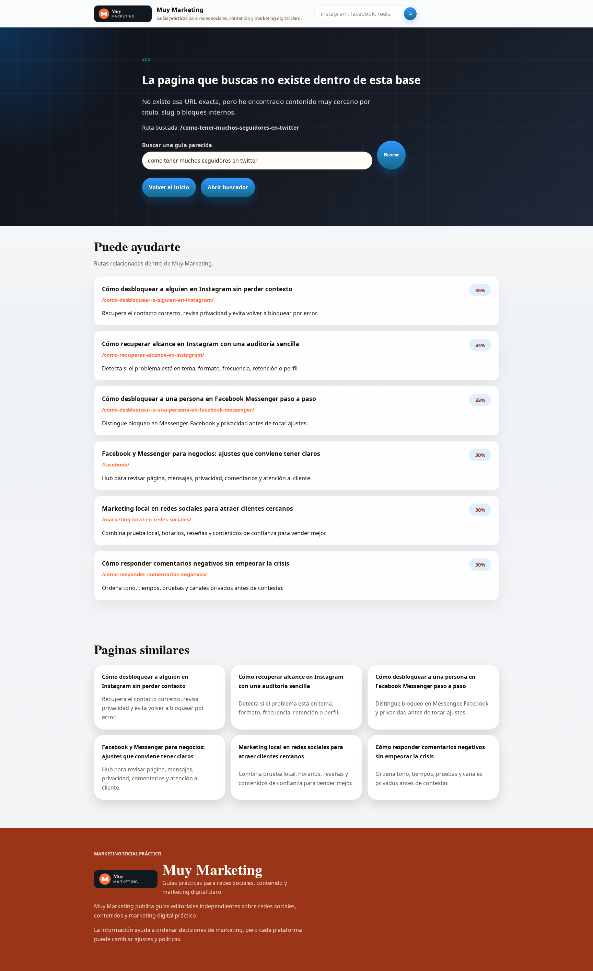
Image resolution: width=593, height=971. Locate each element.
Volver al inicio (169, 187)
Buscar (391, 154)
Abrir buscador (228, 187)
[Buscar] (410, 13)
